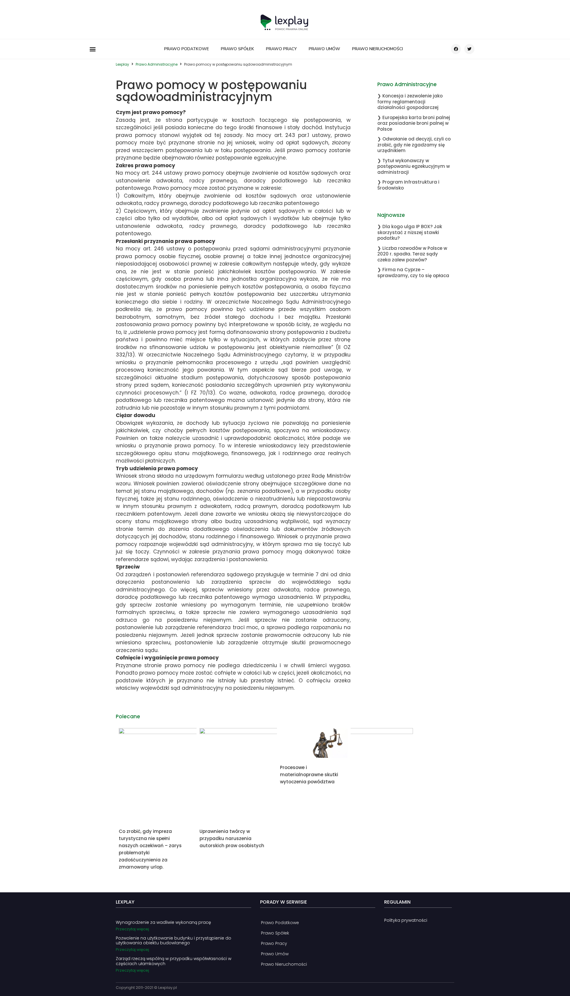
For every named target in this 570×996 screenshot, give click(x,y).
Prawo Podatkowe (186, 49)
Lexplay (122, 64)
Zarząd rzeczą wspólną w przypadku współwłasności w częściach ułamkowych (173, 961)
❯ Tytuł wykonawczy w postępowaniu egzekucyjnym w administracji (413, 166)
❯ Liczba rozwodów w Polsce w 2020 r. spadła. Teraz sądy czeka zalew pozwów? (412, 254)
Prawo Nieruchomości (377, 49)
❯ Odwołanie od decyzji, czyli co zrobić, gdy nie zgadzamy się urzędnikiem (414, 145)
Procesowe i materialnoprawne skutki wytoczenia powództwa (309, 774)
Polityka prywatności (405, 920)
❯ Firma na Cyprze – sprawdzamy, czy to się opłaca (413, 272)
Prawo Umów (324, 49)
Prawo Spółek (237, 49)
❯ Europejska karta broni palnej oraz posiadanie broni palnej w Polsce (413, 123)
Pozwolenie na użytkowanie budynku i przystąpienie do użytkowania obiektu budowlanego (173, 940)
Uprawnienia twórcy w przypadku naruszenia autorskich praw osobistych (232, 838)
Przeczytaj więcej (132, 929)
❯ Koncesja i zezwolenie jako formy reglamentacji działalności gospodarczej (410, 102)
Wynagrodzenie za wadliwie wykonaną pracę (163, 922)
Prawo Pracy (281, 49)
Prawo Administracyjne (157, 64)
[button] (92, 49)
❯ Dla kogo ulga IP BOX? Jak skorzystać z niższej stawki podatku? (409, 232)
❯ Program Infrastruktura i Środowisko (408, 185)
